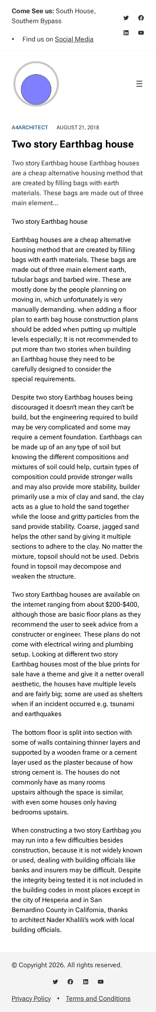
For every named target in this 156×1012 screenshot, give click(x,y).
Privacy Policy (31, 998)
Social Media (74, 39)
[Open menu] (139, 84)
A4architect (30, 127)
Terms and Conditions (98, 998)
